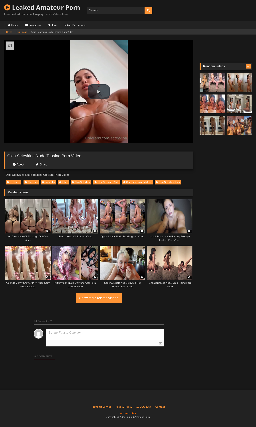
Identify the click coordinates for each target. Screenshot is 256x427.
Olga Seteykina (82, 182)
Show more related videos (98, 298)
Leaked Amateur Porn (45, 7)
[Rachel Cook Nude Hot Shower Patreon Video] (239, 82)
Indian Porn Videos (74, 25)
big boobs (50, 182)
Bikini (65, 182)
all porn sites (128, 413)
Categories (35, 25)
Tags (54, 25)
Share (43, 164)
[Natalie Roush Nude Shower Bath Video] (239, 125)
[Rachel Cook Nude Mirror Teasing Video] (239, 104)
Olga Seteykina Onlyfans (139, 182)
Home (14, 25)
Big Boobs (22, 32)
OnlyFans (33, 182)
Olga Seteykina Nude (108, 182)
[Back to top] (245, 416)
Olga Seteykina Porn (169, 182)
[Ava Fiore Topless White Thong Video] (212, 125)
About (20, 164)
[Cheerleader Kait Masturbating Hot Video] (212, 82)
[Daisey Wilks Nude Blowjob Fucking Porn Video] (212, 104)
